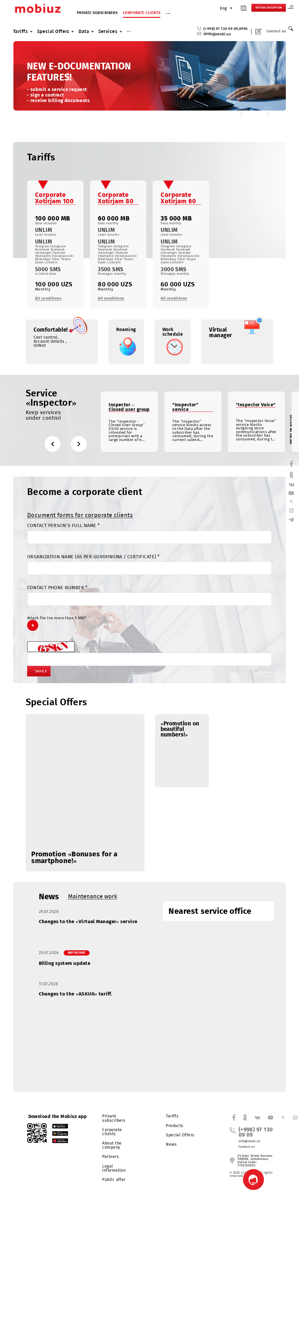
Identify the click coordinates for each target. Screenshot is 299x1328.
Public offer (113, 1179)
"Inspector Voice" (256, 404)
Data (84, 31)
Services (108, 31)
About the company (111, 1145)
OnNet (40, 345)
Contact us (276, 31)
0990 (243, 29)
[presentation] (241, 114)
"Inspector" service (185, 407)
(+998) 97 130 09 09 (221, 29)
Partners (110, 1156)
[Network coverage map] (243, 9)
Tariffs (20, 31)
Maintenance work (92, 896)
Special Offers (53, 31)
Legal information (114, 1168)
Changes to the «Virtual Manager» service (88, 921)
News (49, 897)
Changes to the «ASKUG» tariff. (75, 994)
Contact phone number (57, 587)
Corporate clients (142, 13)
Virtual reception (268, 7)
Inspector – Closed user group (129, 407)
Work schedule (172, 332)
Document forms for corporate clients (80, 515)
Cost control (46, 337)
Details (40, 98)
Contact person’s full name (63, 525)
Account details (50, 341)
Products (174, 1125)
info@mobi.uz (249, 1141)
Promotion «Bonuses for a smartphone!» (74, 857)
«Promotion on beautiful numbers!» (180, 729)
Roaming (126, 329)
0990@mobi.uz (217, 34)
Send (39, 671)
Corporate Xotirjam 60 (178, 198)
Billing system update (64, 963)
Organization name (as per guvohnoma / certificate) (93, 556)
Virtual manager (220, 332)
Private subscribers (97, 13)
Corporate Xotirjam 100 (54, 198)
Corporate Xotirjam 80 (115, 198)
